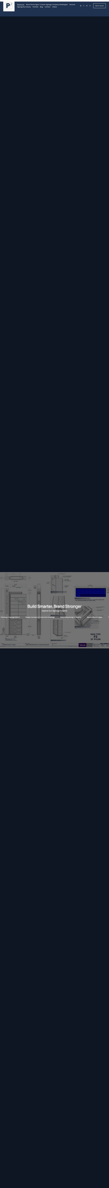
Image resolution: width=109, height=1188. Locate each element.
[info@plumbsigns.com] (87, 5)
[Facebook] (90, 5)
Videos (54, 7)
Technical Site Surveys (91, 617)
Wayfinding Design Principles (45, 617)
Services (72, 5)
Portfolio (35, 7)
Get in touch (99, 6)
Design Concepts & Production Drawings (14, 617)
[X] (83, 5)
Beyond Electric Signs (69, 617)
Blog (41, 7)
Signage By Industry (24, 7)
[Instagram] (80, 5)
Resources (20, 5)
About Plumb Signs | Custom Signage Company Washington (47, 5)
